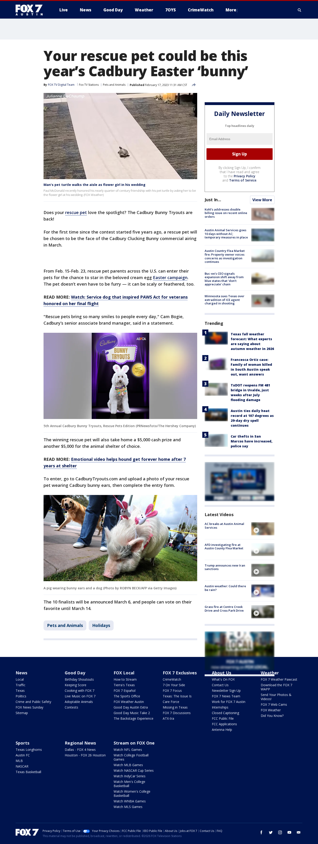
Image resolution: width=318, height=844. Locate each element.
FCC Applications (224, 724)
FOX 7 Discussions (177, 713)
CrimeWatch (172, 679)
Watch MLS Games (128, 806)
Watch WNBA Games (130, 801)
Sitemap (22, 713)
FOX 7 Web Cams (274, 704)
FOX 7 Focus (172, 690)
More (231, 10)
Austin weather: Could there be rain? (225, 588)
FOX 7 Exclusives (180, 673)
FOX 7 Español (124, 690)
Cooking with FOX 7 (79, 690)
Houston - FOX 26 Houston (85, 755)
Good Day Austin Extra (131, 707)
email (298, 832)
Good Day (75, 673)
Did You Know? (272, 715)
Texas (20, 690)
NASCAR (22, 766)
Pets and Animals (114, 85)
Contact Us (220, 685)
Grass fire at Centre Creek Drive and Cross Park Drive (224, 609)
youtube (289, 832)
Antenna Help (222, 729)
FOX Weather (271, 710)
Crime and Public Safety (33, 701)
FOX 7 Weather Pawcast (279, 679)
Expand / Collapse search (299, 10)
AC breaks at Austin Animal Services (224, 526)
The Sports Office (127, 696)
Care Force (171, 701)
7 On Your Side (174, 685)
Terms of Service (242, 180)
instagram (280, 832)
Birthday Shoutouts (79, 679)
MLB (19, 760)
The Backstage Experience (133, 718)
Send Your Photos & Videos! (276, 696)
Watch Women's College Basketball (132, 793)
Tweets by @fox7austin (225, 681)
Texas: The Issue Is (177, 696)
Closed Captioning (225, 713)
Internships (220, 707)
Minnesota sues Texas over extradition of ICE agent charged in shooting (224, 299)
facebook (261, 832)
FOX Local (124, 673)
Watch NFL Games (128, 749)
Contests (71, 707)
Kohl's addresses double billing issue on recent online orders (226, 213)
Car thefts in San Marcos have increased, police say (251, 441)
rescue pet (76, 212)
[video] (262, 528)
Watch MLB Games (128, 765)
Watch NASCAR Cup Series (134, 770)
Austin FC (23, 755)
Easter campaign (170, 277)
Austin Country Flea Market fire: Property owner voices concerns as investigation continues (225, 256)
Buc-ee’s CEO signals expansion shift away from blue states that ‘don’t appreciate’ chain (224, 279)
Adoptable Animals (79, 701)
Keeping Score (75, 685)
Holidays (101, 625)
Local (20, 679)
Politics (21, 696)
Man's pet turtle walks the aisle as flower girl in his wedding (94, 184)
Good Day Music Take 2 (132, 713)
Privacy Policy (244, 176)
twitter (270, 832)
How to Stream (125, 679)
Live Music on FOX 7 (80, 696)
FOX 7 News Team (226, 696)
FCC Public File (223, 718)
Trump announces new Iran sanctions (225, 567)
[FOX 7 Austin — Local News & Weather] (31, 10)
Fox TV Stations (89, 85)
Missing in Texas (175, 707)
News (21, 673)
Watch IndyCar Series (129, 776)
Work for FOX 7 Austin (228, 701)
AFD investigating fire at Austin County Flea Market (224, 547)
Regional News (80, 743)
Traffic (20, 685)
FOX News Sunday (29, 707)
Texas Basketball (28, 772)
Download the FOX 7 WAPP (276, 687)
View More (262, 199)
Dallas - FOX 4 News (80, 749)
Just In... (213, 199)
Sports (22, 743)
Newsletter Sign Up (226, 690)
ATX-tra (168, 718)
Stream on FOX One (134, 743)
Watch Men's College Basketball (129, 783)
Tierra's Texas (124, 685)
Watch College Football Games (131, 757)
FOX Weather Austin (129, 701)
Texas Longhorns (29, 749)
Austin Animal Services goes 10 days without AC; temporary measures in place (226, 233)
